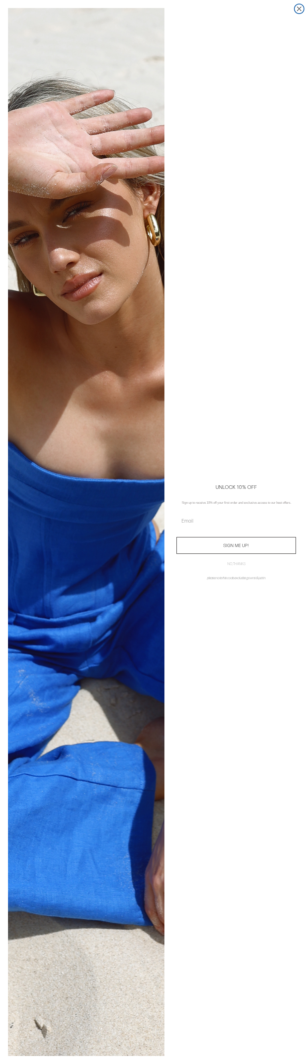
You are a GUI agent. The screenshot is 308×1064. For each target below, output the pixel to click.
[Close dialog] (299, 9)
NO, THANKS (236, 564)
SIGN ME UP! (236, 545)
